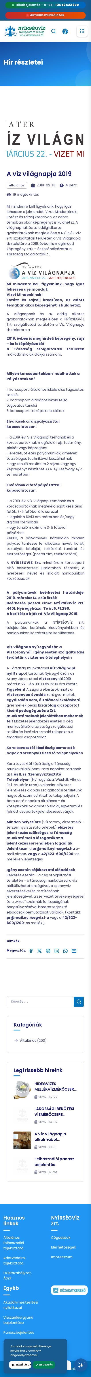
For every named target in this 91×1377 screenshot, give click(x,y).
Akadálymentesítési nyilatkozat (20, 1305)
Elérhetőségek (63, 1247)
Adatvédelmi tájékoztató (14, 1260)
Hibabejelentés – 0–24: (47, 5)
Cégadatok (60, 1237)
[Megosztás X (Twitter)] (39, 951)
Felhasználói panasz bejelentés (54, 1161)
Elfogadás (45, 1364)
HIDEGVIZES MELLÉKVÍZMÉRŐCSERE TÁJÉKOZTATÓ (55, 1086)
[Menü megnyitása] (82, 31)
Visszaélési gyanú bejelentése (18, 1320)
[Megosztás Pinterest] (48, 951)
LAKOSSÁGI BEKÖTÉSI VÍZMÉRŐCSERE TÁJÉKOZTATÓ (54, 1111)
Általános (17, 185)
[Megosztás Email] (74, 951)
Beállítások (23, 1364)
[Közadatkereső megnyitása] (69, 1290)
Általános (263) (33, 1040)
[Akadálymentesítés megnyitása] (65, 31)
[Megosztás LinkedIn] (56, 951)
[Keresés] (53, 31)
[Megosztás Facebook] (31, 951)
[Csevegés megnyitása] (80, 1365)
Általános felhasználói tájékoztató (13, 1243)
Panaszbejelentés (18, 1332)
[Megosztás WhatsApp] (65, 951)
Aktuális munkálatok (47, 15)
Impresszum (61, 1257)
